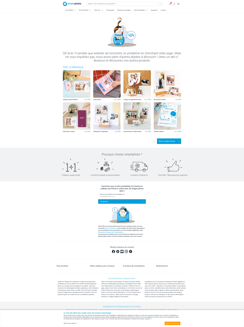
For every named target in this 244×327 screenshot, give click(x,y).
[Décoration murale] (167, 84)
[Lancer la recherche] (160, 4)
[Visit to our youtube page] (122, 251)
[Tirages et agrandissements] (137, 84)
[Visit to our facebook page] (113, 251)
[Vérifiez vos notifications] (174, 3)
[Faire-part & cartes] (76, 116)
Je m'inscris (104, 201)
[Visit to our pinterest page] (118, 251)
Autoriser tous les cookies (172, 323)
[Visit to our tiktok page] (131, 251)
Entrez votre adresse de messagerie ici (112, 194)
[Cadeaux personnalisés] (76, 84)
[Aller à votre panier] (178, 3)
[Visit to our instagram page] (126, 251)
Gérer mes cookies (70, 323)
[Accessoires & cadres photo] (137, 116)
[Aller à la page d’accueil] (72, 4)
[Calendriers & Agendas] (107, 116)
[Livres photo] (107, 84)
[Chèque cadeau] (167, 116)
